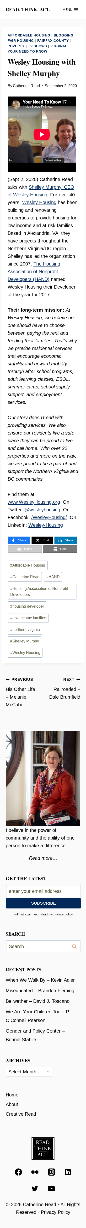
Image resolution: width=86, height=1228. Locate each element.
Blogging (64, 35)
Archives (18, 1060)
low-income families (28, 618)
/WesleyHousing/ (49, 517)
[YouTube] (51, 1188)
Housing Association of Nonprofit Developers (39, 592)
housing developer (27, 606)
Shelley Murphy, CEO (51, 187)
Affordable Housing (29, 35)
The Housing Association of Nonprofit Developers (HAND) (34, 271)
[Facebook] (18, 1172)
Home (12, 1094)
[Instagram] (51, 1172)
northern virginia (25, 630)
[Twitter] (35, 1188)
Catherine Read (26, 86)
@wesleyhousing (42, 509)
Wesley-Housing (45, 525)
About (12, 1104)
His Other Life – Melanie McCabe (20, 692)
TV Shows (37, 46)
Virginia (58, 46)
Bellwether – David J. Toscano (38, 1001)
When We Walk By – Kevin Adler (40, 980)
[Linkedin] (68, 1172)
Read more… (43, 858)
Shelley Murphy (24, 641)
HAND (53, 577)
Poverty (16, 46)
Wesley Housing (30, 194)
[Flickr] (35, 1172)
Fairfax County (53, 40)
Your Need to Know (27, 51)
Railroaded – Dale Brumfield (64, 689)
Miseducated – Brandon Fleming (40, 990)
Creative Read (21, 1114)
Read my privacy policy (56, 914)
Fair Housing (21, 40)
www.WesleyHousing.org (34, 502)
